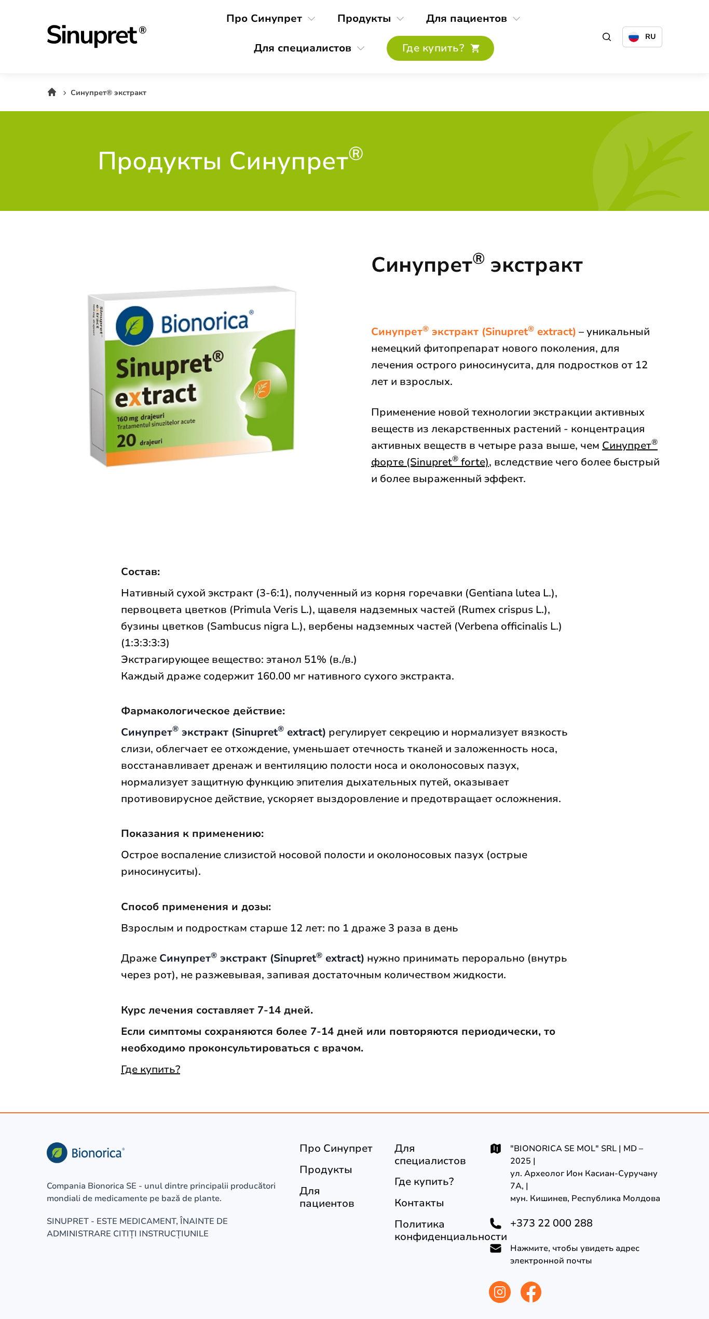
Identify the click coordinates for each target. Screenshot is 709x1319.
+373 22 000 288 (551, 1223)
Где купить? (150, 1069)
